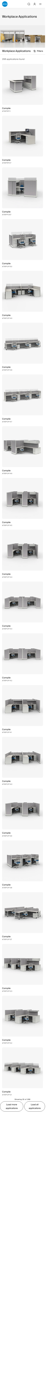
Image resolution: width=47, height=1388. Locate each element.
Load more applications (12, 1106)
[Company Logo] (5, 4)
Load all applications (35, 1106)
